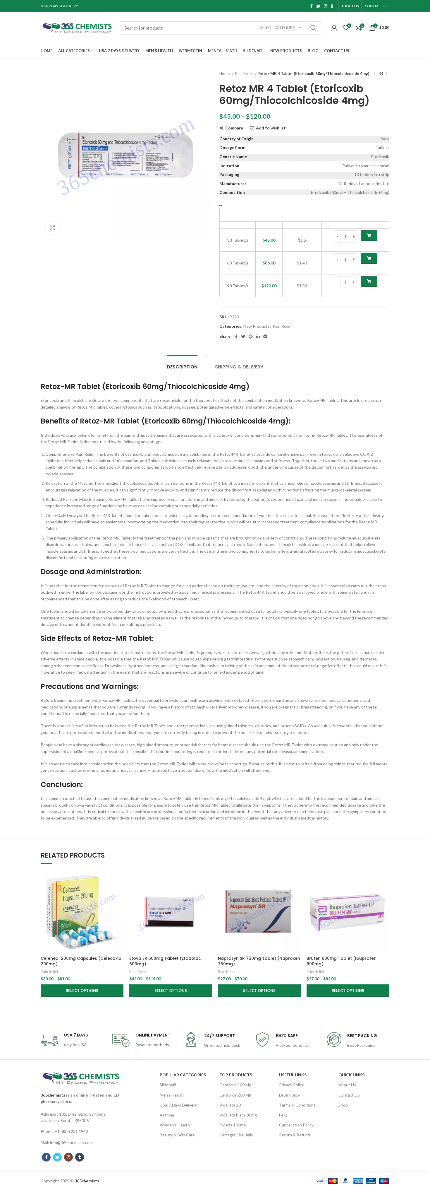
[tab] (182, 364)
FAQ (283, 1114)
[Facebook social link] (311, 6)
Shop (343, 1104)
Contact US (349, 1094)
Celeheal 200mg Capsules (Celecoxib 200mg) (81, 961)
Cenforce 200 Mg (235, 1094)
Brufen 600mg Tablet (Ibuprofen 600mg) (341, 961)
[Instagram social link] (325, 6)
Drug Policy (289, 1094)
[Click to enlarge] (52, 228)
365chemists (53, 1094)
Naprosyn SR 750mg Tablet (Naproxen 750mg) (259, 961)
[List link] (81, 1117)
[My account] (334, 28)
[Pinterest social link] (250, 336)
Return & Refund (294, 1134)
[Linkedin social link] (258, 336)
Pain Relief (244, 73)
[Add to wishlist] (119, 905)
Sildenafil (168, 1084)
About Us (347, 1084)
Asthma (167, 1114)
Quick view (119, 892)
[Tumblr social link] (332, 6)
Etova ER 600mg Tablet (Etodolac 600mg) (165, 961)
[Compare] (119, 879)
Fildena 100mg (232, 1124)
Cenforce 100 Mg (235, 1084)
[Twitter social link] (318, 6)
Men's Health (172, 1094)
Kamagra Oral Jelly (236, 1134)
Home (225, 73)
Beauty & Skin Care (177, 1134)
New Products (256, 326)
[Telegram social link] (265, 336)
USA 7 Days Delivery (178, 1104)
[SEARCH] (313, 28)
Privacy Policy (291, 1084)
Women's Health (175, 1124)
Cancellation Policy (296, 1124)
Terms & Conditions (297, 1104)
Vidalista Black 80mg (238, 1114)
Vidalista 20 (230, 1104)
